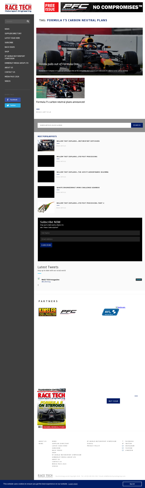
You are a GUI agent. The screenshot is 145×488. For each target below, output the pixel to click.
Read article (43, 112)
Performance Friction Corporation (100, 357)
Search (137, 125)
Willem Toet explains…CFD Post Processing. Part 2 (80, 203)
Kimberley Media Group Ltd (64, 457)
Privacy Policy (93, 446)
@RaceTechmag (46, 282)
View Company (43, 373)
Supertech (70, 354)
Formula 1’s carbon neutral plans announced (60, 102)
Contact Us (57, 462)
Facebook (129, 441)
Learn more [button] (73, 484)
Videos (55, 466)
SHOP (54, 453)
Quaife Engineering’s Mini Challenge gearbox (78, 188)
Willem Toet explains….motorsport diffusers (78, 141)
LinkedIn (129, 450)
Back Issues (57, 450)
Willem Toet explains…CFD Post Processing (77, 157)
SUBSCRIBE (46, 245)
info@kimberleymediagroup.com (114, 476)
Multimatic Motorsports (127, 355)
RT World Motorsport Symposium (66, 455)
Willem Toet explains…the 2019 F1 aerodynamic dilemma (83, 172)
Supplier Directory (60, 443)
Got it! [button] (132, 484)
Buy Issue (113, 401)
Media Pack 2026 (59, 464)
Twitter (128, 443)
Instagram (129, 446)
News (41, 443)
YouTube (128, 448)
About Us (42, 441)
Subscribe (130, 401)
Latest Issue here (59, 446)
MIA (38, 354)
